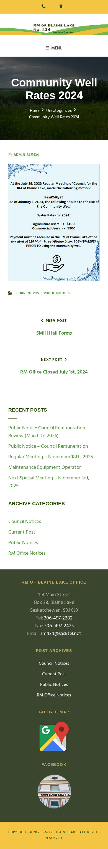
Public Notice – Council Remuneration (48, 446)
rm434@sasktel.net (61, 634)
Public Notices (57, 293)
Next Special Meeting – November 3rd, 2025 (48, 482)
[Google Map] (54, 736)
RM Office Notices (26, 553)
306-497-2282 (58, 618)
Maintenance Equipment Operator (44, 468)
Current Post (28, 293)
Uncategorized (59, 111)
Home (35, 111)
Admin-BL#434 (26, 155)
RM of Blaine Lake (60, 832)
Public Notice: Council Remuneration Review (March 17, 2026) (46, 432)
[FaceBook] (54, 792)
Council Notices (24, 522)
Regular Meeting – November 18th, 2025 (50, 457)
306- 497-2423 (59, 626)
